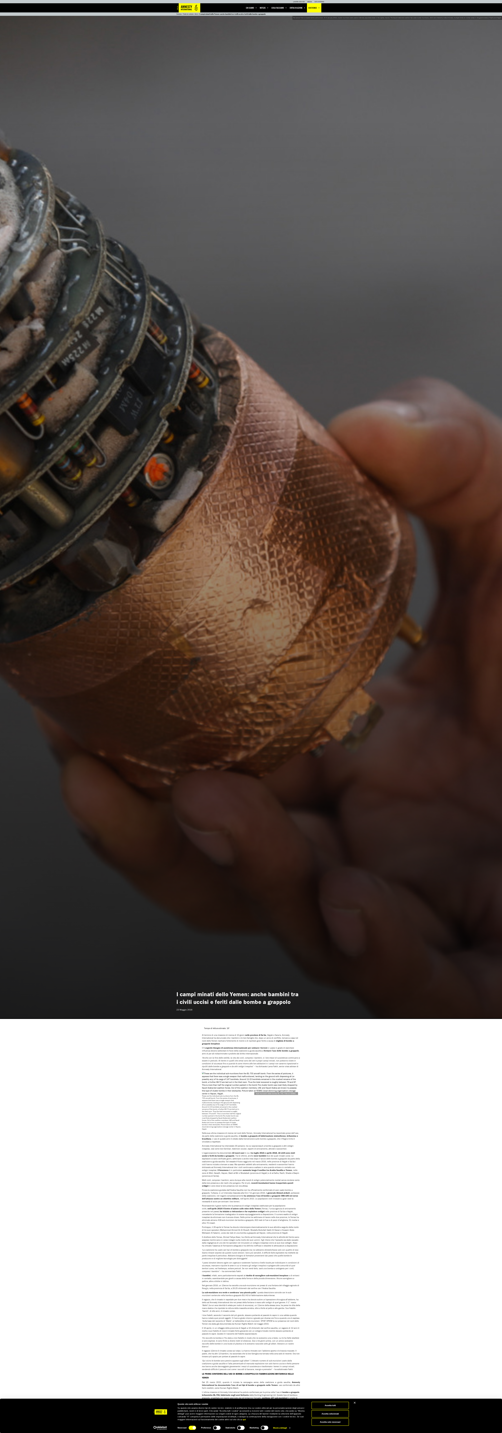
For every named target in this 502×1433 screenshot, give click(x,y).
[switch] (217, 1428)
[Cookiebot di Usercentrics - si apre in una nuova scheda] (160, 1428)
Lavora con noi (299, 2)
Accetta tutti (330, 1405)
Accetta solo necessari (330, 1422)
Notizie (263, 8)
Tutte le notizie (188, 14)
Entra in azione (296, 8)
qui (244, 1419)
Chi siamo (250, 8)
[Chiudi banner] (355, 1403)
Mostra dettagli (280, 1428)
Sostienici (312, 8)
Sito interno (319, 2)
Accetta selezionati (330, 1414)
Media (309, 2)
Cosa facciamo (277, 8)
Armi (196, 14)
